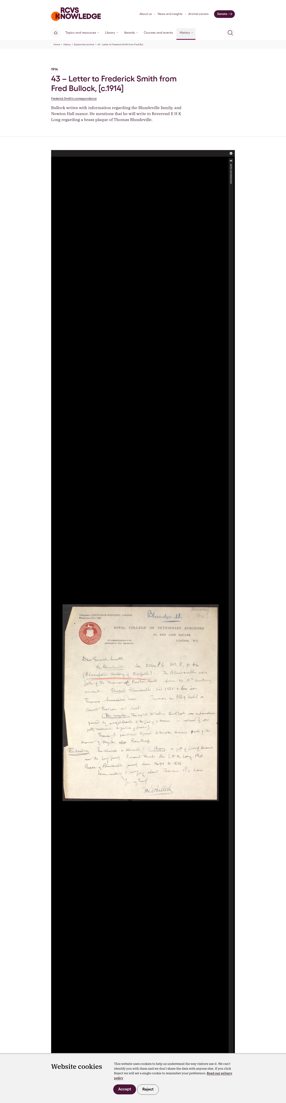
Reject (148, 1089)
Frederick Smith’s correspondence (74, 98)
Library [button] (110, 32)
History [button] (185, 32)
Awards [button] (129, 32)
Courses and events (158, 32)
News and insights (170, 14)
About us (146, 14)
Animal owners (198, 14)
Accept (124, 1089)
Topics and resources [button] (80, 32)
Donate (222, 14)
